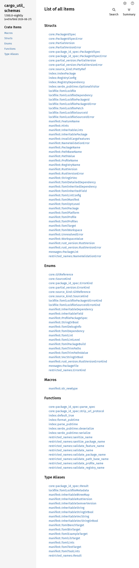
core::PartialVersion (62, 43)
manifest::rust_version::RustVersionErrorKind (78, 361)
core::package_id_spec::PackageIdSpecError (78, 56)
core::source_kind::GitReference (69, 292)
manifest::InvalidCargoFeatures (69, 138)
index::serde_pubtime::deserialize (71, 428)
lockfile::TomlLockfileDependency (70, 95)
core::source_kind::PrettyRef (67, 69)
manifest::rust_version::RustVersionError (75, 247)
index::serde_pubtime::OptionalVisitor (74, 86)
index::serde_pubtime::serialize (69, 433)
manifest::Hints (59, 125)
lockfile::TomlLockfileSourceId (68, 112)
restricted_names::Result (65, 555)
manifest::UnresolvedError (66, 234)
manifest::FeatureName (64, 121)
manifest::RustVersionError (66, 173)
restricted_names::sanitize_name (70, 437)
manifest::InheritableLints (66, 130)
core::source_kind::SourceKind (68, 296)
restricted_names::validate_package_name (77, 454)
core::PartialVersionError (65, 47)
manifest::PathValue (62, 156)
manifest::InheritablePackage (68, 134)
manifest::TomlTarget (62, 225)
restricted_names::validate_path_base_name (79, 459)
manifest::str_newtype (63, 388)
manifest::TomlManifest (64, 199)
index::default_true (61, 415)
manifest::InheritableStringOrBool (71, 512)
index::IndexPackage (62, 73)
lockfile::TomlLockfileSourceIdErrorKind (74, 305)
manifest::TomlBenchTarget (66, 525)
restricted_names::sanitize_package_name (77, 441)
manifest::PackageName (64, 147)
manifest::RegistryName (64, 165)
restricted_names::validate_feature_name (76, 446)
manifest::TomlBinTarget (64, 529)
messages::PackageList (63, 252)
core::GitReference (61, 274)
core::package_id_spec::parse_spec (72, 407)
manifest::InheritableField (66, 313)
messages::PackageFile (64, 366)
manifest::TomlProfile (62, 217)
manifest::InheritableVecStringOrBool (73, 521)
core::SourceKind (60, 279)
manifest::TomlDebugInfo (65, 326)
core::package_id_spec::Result (69, 486)
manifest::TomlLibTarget (64, 538)
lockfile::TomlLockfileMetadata (69, 490)
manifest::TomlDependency (66, 331)
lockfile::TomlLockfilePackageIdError (72, 104)
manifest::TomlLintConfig (65, 195)
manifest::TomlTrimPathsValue (68, 353)
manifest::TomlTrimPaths (65, 348)
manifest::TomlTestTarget (65, 547)
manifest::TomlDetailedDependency (72, 182)
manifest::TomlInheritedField (68, 191)
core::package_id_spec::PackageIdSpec (74, 51)
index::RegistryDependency (67, 82)
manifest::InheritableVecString (69, 516)
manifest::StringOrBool (64, 322)
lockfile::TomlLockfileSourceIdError (71, 117)
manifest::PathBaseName (65, 152)
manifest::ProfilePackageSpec (68, 318)
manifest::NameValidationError (69, 143)
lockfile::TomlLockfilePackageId (69, 99)
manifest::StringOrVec (63, 178)
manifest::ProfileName (63, 160)
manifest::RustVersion (63, 169)
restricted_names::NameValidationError (75, 256)
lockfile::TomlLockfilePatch (66, 108)
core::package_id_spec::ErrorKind (71, 283)
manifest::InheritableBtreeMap (69, 494)
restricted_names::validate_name (71, 450)
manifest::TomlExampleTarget (68, 534)
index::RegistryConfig (62, 78)
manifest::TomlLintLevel (64, 339)
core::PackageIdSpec (62, 34)
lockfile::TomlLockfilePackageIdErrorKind (75, 300)
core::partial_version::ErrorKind (69, 287)
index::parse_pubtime (63, 424)
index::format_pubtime (64, 420)
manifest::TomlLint (61, 335)
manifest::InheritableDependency (71, 309)
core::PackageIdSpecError (66, 38)
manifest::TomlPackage (64, 208)
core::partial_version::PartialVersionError (75, 65)
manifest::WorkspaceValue (66, 239)
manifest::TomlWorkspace (65, 230)
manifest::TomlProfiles (63, 221)
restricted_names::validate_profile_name (76, 463)
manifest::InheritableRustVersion (70, 499)
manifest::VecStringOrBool (66, 357)
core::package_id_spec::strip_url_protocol (76, 411)
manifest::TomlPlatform (64, 212)
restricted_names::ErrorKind (67, 370)
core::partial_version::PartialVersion (72, 60)
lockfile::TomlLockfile (62, 91)
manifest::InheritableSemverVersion (72, 503)
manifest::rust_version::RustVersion (72, 243)
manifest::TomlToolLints (64, 551)
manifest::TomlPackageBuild (67, 344)
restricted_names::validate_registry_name (76, 467)
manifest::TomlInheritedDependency (73, 186)
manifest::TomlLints (61, 542)
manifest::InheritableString (66, 507)
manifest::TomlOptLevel (64, 204)
